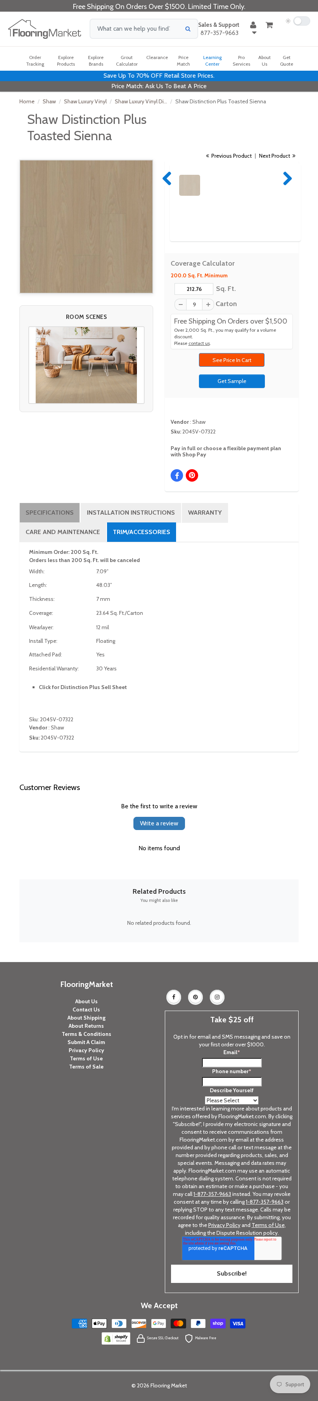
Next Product (275, 155)
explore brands (96, 60)
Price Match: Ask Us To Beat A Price (159, 86)
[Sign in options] (253, 29)
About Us (86, 1001)
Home (27, 101)
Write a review (159, 823)
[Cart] (269, 25)
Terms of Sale (86, 1066)
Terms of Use (86, 1058)
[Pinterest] (195, 997)
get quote (286, 60)
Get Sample (232, 381)
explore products (66, 60)
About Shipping (86, 1017)
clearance (157, 57)
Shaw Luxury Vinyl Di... (141, 101)
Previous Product (231, 155)
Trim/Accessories (141, 532)
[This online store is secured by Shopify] (116, 1337)
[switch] (297, 21)
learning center (212, 60)
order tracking (35, 60)
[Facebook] (174, 997)
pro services (241, 60)
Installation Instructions (131, 512)
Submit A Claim (86, 1042)
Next (286, 178)
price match (183, 60)
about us (264, 60)
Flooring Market (168, 1385)
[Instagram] (217, 997)
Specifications (50, 512)
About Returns (86, 1025)
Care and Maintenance (63, 532)
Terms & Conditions (86, 1033)
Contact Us (86, 1009)
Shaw (49, 101)
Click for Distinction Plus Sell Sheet (83, 687)
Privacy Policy (86, 1050)
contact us (199, 343)
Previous (167, 178)
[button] (86, 365)
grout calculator (127, 60)
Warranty (205, 512)
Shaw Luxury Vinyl (85, 101)
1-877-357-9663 (212, 1193)
